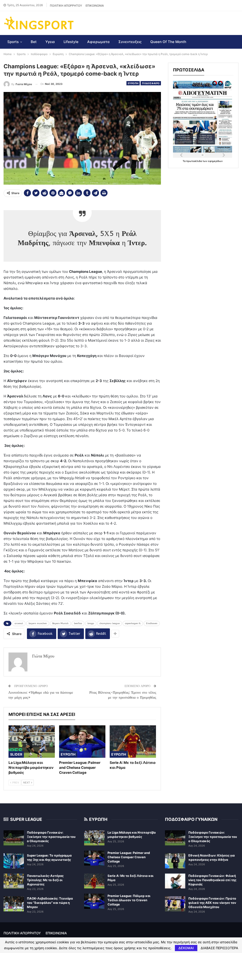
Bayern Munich (60, 623)
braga (90, 623)
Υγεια (50, 41)
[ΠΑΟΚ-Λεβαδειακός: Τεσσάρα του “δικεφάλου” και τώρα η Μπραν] (14, 903)
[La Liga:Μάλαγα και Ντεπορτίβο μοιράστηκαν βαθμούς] (32, 741)
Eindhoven (151, 623)
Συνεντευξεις (130, 41)
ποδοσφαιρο (151, 83)
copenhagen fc (133, 623)
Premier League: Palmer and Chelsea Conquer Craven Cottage (129, 857)
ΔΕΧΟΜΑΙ (186, 948)
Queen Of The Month (168, 41)
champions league (109, 623)
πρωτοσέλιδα (194, 161)
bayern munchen (38, 623)
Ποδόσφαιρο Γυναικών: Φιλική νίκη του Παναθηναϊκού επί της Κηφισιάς (212, 880)
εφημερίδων (215, 161)
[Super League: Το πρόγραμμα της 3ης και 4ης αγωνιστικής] (14, 860)
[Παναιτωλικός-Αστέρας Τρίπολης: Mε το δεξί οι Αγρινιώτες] (14, 881)
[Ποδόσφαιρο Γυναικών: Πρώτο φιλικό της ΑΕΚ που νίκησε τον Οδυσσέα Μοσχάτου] (175, 903)
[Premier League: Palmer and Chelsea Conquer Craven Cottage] (82, 741)
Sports (13, 41)
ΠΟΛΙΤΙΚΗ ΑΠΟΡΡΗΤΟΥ (66, 5)
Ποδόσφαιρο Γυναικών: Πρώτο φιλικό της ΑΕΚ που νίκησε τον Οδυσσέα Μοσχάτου (212, 902)
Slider (16, 754)
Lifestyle (71, 41)
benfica (78, 623)
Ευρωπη (133, 83)
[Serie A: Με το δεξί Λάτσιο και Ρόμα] (133, 741)
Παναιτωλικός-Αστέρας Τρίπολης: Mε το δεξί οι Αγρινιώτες (45, 880)
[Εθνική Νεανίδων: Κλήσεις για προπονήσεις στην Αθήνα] (175, 860)
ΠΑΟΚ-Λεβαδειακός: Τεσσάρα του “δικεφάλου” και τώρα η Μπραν (50, 902)
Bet (34, 41)
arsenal (19, 623)
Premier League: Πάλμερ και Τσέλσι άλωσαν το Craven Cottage (129, 900)
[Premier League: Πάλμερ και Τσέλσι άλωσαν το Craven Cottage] (94, 901)
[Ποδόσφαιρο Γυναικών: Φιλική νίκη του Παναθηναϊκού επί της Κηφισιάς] (175, 881)
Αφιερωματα (98, 41)
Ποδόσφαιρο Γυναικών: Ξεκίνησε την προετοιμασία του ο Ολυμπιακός (51, 837)
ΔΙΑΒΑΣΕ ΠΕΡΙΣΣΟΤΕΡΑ (219, 948)
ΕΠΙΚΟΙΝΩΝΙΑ (95, 5)
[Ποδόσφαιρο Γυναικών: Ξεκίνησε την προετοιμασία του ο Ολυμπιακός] (14, 837)
